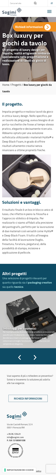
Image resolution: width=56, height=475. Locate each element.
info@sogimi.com (15, 437)
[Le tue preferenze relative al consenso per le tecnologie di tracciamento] (19, 470)
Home (5, 85)
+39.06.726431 (14, 434)
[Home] (11, 11)
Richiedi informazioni (28, 398)
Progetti (16, 85)
